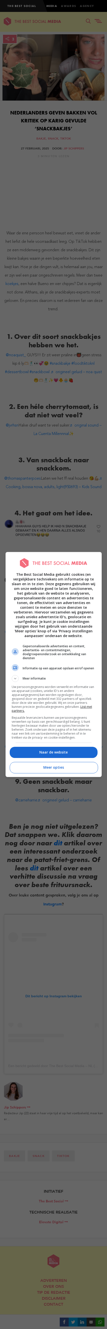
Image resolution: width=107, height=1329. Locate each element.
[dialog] (53, 664)
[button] (54, 678)
